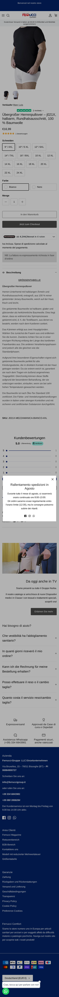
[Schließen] (52, 479)
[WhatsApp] (34, 516)
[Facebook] (25, 516)
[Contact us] (5, 991)
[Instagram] (29, 516)
